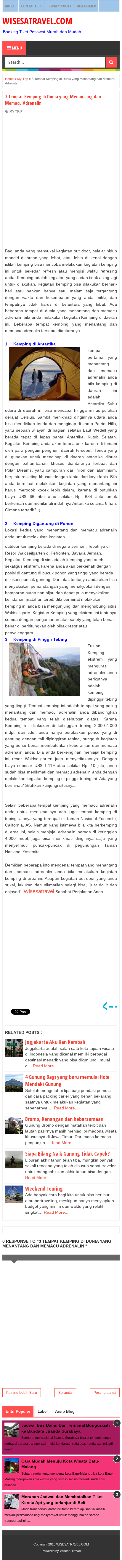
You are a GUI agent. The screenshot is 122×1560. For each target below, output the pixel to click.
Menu (16, 48)
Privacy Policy (59, 6)
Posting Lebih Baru (21, 1393)
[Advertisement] (61, 181)
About (10, 6)
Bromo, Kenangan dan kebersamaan (64, 1118)
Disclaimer (86, 6)
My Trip (16, 111)
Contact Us (31, 6)
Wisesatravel (39, 891)
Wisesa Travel (70, 1551)
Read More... (45, 1066)
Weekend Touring (44, 1188)
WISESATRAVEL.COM (37, 21)
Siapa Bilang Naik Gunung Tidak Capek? (67, 1153)
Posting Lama (105, 1393)
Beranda (65, 1393)
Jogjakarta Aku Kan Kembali (55, 1041)
